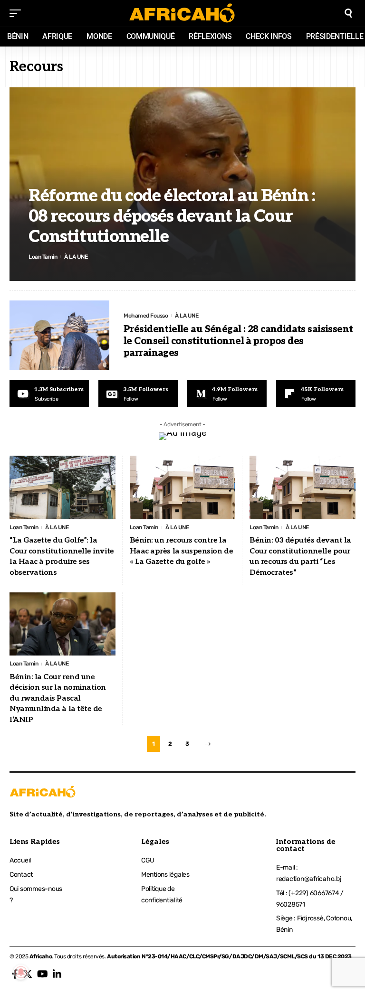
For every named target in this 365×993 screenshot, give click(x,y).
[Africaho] (182, 13)
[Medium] (227, 394)
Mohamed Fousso (146, 315)
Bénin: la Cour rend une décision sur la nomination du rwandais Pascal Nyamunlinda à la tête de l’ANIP (58, 698)
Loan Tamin (43, 256)
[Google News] (138, 394)
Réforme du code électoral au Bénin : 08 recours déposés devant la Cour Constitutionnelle (172, 216)
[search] (348, 13)
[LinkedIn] (57, 974)
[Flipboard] (315, 394)
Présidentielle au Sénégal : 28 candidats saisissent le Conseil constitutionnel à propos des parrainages (238, 341)
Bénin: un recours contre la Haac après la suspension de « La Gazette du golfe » (181, 551)
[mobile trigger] (18, 13)
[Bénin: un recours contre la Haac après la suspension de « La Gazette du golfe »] (183, 487)
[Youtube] (49, 394)
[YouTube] (42, 974)
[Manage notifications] (21, 972)
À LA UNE (75, 256)
